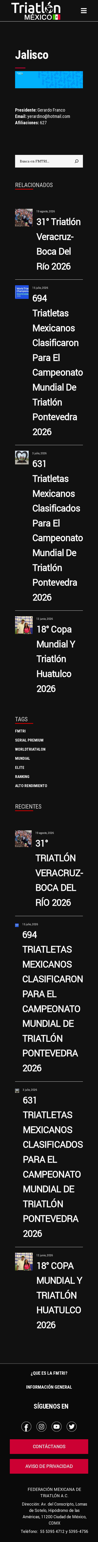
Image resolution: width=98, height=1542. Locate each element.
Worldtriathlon (30, 749)
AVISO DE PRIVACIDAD (49, 1466)
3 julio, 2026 (39, 453)
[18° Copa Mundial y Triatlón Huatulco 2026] (24, 625)
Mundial (22, 758)
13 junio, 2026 (44, 619)
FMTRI (20, 731)
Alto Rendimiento (31, 786)
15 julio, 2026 (40, 288)
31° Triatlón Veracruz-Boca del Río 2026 (59, 873)
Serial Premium (29, 740)
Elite (19, 767)
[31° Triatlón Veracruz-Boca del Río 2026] (24, 218)
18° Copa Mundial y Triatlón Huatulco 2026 (55, 659)
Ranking (22, 776)
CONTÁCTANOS (49, 1446)
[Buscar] (76, 161)
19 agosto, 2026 (45, 211)
